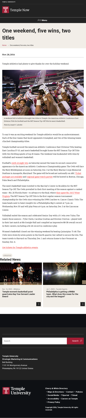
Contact (69, 392)
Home (4, 45)
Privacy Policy (54, 402)
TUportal (65, 395)
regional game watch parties (40, 176)
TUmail (74, 395)
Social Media (53, 395)
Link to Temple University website (16, 391)
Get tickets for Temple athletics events (20, 247)
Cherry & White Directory (56, 388)
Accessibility (53, 399)
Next (84, 282)
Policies (79, 392)
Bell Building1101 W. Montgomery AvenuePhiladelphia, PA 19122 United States (17, 365)
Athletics (7, 255)
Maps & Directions (56, 392)
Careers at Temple (69, 399)
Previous (2, 282)
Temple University (8, 2)
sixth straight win (20, 163)
